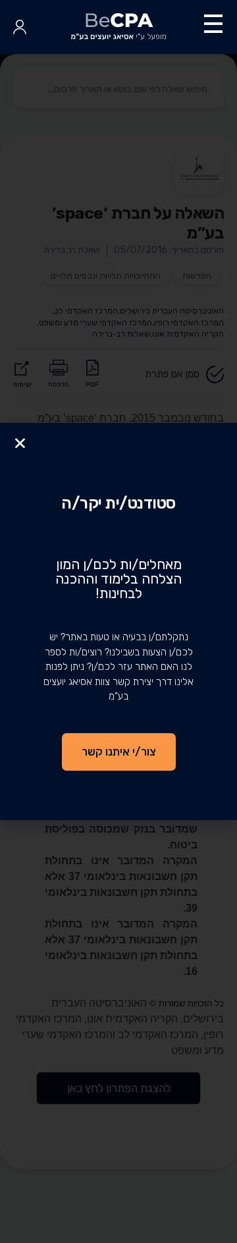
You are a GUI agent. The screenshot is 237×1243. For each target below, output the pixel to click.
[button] (20, 443)
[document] (118, 621)
